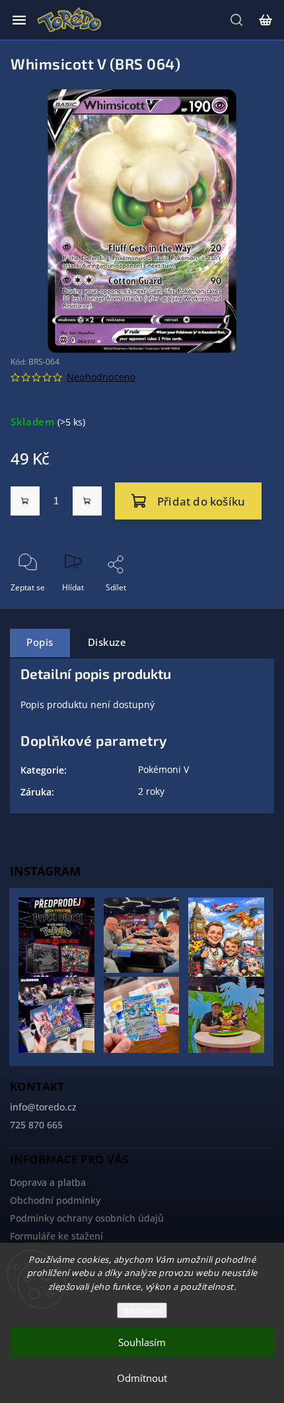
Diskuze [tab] (107, 642)
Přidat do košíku (201, 501)
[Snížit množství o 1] (25, 501)
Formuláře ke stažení (56, 1236)
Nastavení (142, 1310)
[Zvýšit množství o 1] (87, 501)
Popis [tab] (39, 642)
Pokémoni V (163, 769)
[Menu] (19, 20)
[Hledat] (237, 20)
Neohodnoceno (101, 377)
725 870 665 (36, 1124)
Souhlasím (142, 1342)
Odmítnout (142, 1377)
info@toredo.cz (43, 1107)
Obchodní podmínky (55, 1200)
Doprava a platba (48, 1182)
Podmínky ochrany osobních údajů (87, 1218)
